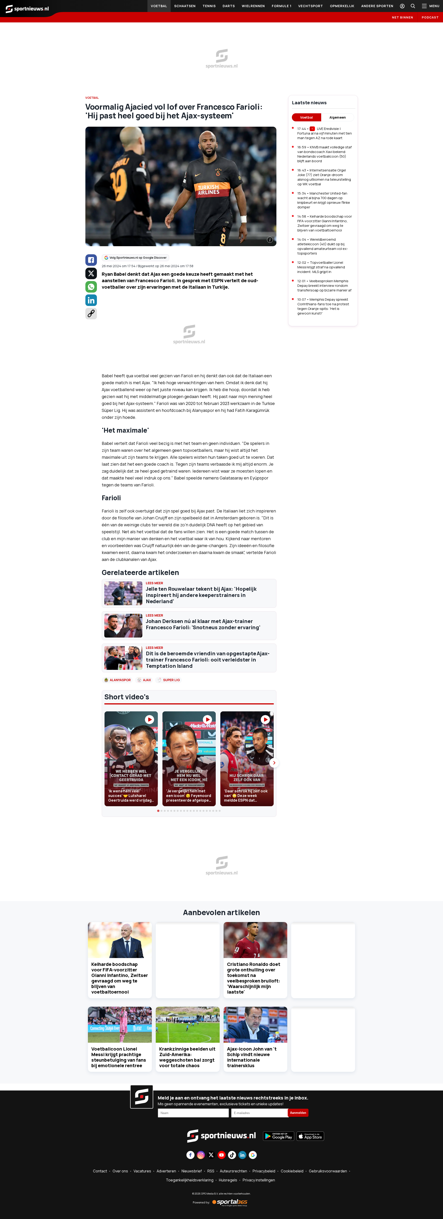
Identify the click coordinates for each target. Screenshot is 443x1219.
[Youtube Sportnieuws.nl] (222, 1155)
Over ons (120, 1171)
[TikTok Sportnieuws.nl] (232, 1155)
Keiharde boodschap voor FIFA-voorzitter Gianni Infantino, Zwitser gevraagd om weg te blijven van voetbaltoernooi (119, 978)
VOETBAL (92, 98)
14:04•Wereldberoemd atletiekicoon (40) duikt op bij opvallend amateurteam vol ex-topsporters (322, 246)
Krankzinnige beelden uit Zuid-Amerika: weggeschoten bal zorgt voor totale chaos (187, 1057)
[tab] (158, 811)
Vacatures (142, 1171)
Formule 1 (281, 6)
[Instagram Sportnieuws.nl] (201, 1155)
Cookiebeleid (292, 1171)
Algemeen (337, 117)
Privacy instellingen (259, 1180)
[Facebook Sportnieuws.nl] (190, 1155)
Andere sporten (377, 6)
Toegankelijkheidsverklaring (189, 1180)
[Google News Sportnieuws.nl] (253, 1155)
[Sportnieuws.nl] (27, 8)
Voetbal (159, 6)
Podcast (430, 17)
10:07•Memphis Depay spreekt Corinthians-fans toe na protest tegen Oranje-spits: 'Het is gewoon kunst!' (323, 306)
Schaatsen (185, 6)
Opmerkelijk (342, 6)
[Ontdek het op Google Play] (278, 1137)
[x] (91, 273)
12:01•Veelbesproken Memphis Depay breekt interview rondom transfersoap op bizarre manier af (324, 286)
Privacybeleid (264, 1171)
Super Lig (171, 680)
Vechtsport (310, 6)
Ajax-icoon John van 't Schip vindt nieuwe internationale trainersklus (252, 1057)
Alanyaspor (120, 680)
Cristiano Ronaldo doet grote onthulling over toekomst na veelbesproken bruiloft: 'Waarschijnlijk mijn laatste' (253, 978)
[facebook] (91, 260)
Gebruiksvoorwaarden (328, 1171)
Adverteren (166, 1171)
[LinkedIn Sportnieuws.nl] (242, 1155)
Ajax (147, 680)
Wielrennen (253, 6)
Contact (100, 1171)
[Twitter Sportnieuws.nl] (211, 1155)
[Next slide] (274, 763)
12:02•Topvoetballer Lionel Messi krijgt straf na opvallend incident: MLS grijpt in (321, 267)
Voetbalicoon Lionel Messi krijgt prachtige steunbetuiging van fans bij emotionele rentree (118, 1057)
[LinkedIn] (91, 300)
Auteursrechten (233, 1171)
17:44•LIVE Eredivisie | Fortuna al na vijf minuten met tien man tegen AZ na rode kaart (324, 133)
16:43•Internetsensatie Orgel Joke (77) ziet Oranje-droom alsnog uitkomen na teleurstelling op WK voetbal (324, 177)
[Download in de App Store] (310, 1137)
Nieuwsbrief (192, 1171)
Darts (229, 6)
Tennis (209, 6)
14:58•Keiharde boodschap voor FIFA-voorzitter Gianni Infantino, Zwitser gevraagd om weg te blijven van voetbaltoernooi (324, 223)
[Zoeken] (412, 6)
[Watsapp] (91, 287)
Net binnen (402, 17)
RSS (210, 1171)
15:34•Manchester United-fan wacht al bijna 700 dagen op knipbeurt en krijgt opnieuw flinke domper (323, 200)
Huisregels (228, 1180)
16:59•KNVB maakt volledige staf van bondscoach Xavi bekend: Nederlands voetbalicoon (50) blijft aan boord (324, 154)
